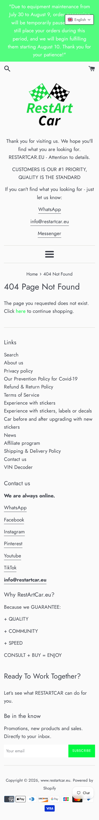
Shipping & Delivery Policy (32, 451)
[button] (79, 19)
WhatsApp (49, 209)
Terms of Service (21, 394)
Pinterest (13, 543)
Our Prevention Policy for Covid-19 (41, 378)
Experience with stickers (29, 402)
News (10, 435)
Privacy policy (18, 370)
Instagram (14, 531)
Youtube (12, 555)
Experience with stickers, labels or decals (48, 410)
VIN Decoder (18, 467)
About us (13, 362)
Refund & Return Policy (28, 386)
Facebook (14, 519)
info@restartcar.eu (49, 221)
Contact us (15, 459)
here (21, 311)
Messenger (49, 233)
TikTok (10, 567)
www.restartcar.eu (55, 780)
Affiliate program (22, 443)
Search (11, 354)
